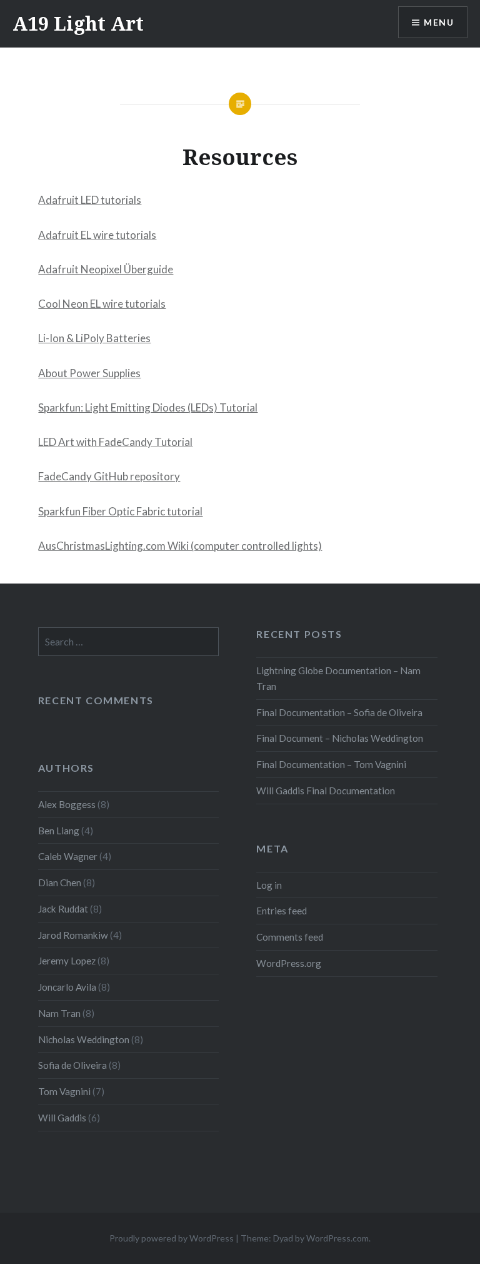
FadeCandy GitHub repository (109, 476)
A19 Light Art (78, 23)
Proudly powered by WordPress (171, 1238)
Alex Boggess (67, 804)
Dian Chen (59, 882)
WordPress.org (288, 963)
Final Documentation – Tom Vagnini (331, 764)
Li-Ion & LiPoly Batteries (94, 338)
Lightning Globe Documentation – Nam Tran (338, 678)
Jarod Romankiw (73, 935)
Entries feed (281, 910)
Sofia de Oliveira (72, 1065)
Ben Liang (58, 830)
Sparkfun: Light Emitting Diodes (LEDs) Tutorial (148, 407)
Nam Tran (59, 1013)
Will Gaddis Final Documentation (325, 790)
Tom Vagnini (64, 1091)
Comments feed (289, 937)
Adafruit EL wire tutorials (97, 234)
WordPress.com (337, 1238)
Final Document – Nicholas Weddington (339, 738)
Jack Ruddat (63, 908)
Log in (269, 885)
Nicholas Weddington (83, 1039)
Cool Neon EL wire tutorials (102, 303)
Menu (439, 22)
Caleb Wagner (68, 856)
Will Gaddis (62, 1117)
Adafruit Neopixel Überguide (105, 269)
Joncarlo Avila (67, 987)
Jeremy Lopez (67, 960)
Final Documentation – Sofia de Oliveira (339, 712)
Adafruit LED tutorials (89, 199)
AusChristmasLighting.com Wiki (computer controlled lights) (180, 545)
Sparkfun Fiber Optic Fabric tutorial (120, 511)
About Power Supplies (89, 373)
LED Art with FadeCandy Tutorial (115, 441)
